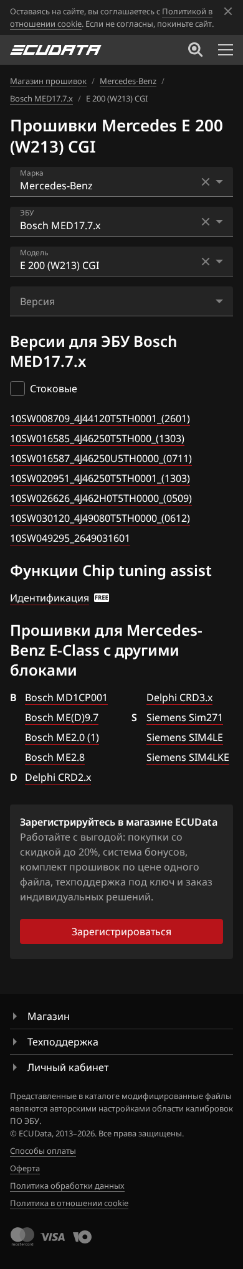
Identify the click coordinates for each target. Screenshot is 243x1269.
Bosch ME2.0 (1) (62, 737)
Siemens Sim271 (184, 717)
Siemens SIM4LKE (187, 757)
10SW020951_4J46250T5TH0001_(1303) (100, 478)
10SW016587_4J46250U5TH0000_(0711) (101, 458)
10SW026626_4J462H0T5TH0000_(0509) (101, 498)
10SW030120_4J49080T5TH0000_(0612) (100, 518)
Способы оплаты (43, 1150)
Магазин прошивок (48, 81)
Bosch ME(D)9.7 (61, 717)
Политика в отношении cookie (69, 1203)
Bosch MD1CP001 (66, 697)
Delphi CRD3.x (179, 697)
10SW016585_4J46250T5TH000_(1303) (97, 438)
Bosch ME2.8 (55, 757)
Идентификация (49, 598)
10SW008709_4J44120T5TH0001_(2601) (100, 418)
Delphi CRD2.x (58, 777)
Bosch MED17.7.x (41, 98)
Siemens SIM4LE (184, 737)
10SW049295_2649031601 (70, 538)
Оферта (25, 1168)
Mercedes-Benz (128, 81)
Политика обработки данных (67, 1185)
